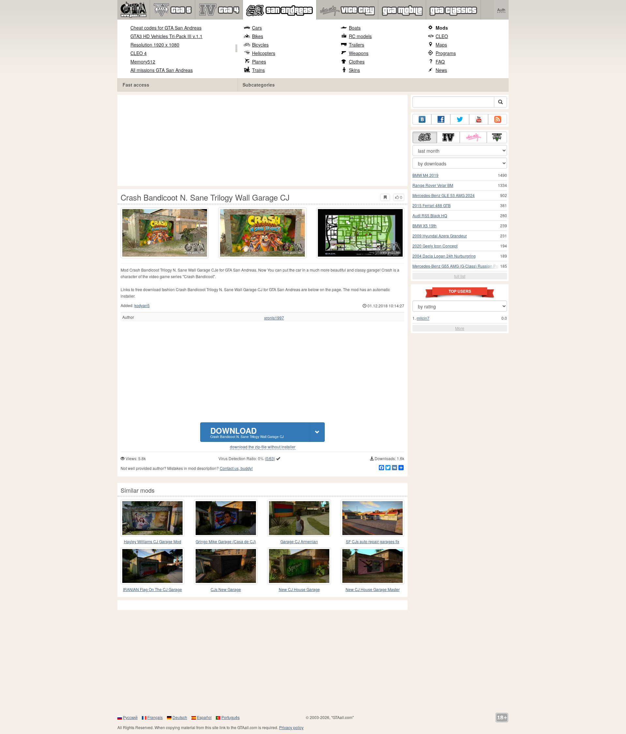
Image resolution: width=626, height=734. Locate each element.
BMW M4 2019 (425, 175)
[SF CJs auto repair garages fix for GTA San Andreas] (372, 518)
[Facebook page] (440, 119)
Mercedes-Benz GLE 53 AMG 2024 (443, 195)
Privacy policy (291, 727)
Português (230, 717)
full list (459, 276)
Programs (446, 53)
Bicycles (260, 44)
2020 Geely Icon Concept (434, 245)
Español (204, 717)
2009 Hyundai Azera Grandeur (439, 235)
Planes (259, 61)
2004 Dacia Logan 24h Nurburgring (444, 256)
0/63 (270, 458)
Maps (441, 44)
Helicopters (263, 53)
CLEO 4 (138, 53)
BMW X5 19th (424, 225)
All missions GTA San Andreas (161, 70)
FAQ (440, 61)
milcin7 (423, 318)
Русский (130, 717)
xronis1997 (274, 317)
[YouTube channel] (478, 119)
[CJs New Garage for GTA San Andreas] (226, 566)
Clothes (357, 61)
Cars (257, 27)
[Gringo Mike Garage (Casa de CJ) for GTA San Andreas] (226, 518)
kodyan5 (142, 305)
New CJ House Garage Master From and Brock (373, 589)
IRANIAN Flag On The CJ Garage (152, 589)
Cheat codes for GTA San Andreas (165, 27)
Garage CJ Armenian (299, 541)
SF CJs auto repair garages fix (372, 541)
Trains (258, 70)
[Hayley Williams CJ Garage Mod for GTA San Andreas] (152, 518)
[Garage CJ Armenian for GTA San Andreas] (299, 518)
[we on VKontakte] (421, 119)
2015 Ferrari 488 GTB (431, 205)
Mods (442, 27)
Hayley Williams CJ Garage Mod (152, 541)
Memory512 (142, 61)
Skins (354, 70)
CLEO (442, 36)
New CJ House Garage (299, 589)
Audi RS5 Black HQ (429, 215)
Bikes (257, 36)
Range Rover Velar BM (432, 185)
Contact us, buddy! (236, 468)
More (459, 328)
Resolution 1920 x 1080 (154, 44)
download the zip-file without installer (262, 446)
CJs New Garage (226, 589)
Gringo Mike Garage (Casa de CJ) (226, 541)
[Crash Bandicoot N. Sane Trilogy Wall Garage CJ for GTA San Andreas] (165, 232)
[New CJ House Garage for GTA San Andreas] (299, 566)
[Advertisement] (264, 140)
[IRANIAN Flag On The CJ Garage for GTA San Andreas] (152, 566)
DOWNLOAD (247, 432)
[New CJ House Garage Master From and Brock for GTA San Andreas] (372, 566)
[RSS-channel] (497, 119)
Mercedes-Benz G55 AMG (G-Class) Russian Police (458, 266)
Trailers (356, 44)
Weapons (358, 53)
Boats (355, 27)
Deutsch (179, 717)
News (441, 70)
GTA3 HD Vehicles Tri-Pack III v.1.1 (166, 36)
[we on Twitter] (459, 119)
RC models (360, 36)
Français (155, 717)
